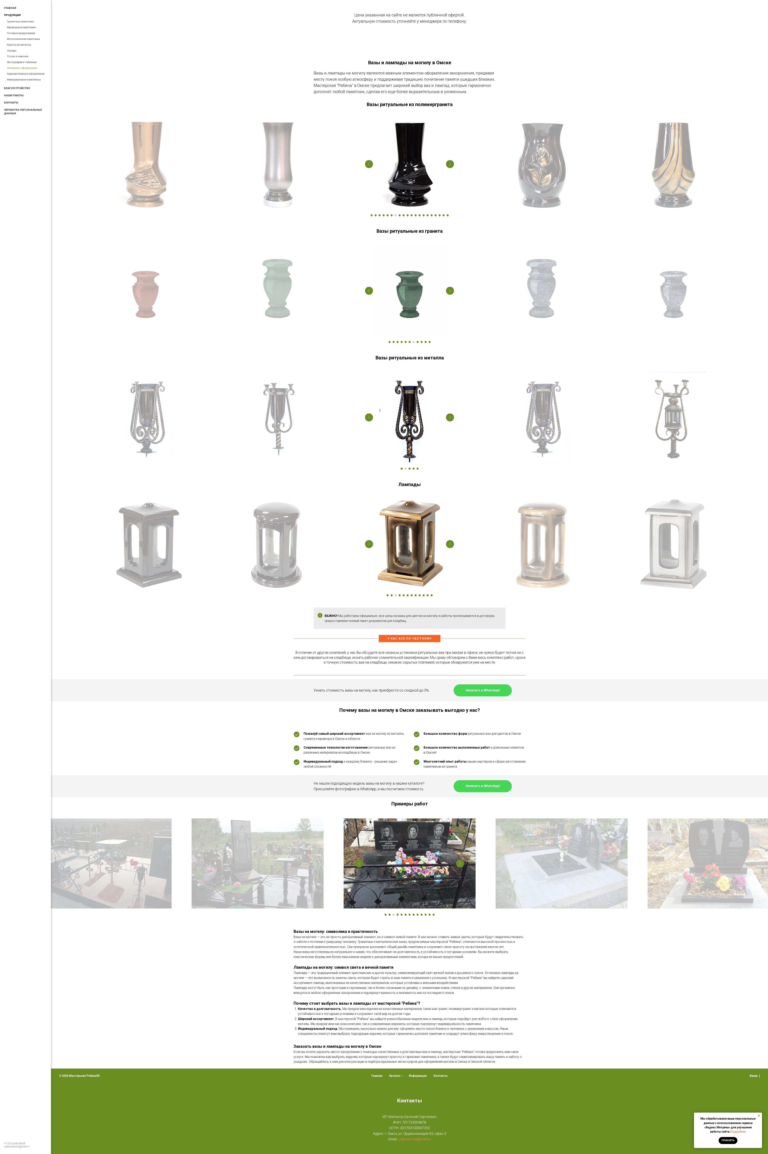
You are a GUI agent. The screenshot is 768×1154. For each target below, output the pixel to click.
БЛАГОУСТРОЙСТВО (17, 88)
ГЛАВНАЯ (10, 7)
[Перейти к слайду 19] (444, 215)
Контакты (441, 1075)
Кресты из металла (19, 44)
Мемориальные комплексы (24, 79)
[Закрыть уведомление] (759, 1116)
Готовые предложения (21, 33)
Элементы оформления (22, 67)
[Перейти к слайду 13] (420, 215)
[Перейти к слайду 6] (392, 215)
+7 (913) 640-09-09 (14, 1143)
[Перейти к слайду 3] (380, 215)
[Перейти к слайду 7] (396, 215)
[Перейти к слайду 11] (412, 215)
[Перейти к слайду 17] (436, 215)
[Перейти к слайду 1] (372, 215)
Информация (418, 1075)
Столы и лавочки (17, 56)
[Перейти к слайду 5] (388, 215)
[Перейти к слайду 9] (404, 215)
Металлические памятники (23, 38)
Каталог (395, 1075)
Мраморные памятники (21, 27)
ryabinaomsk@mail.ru (17, 1146)
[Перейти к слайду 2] (376, 215)
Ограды (11, 50)
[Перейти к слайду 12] (416, 215)
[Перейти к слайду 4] (384, 215)
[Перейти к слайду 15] (428, 215)
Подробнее (738, 1131)
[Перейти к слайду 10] (408, 215)
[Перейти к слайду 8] (400, 215)
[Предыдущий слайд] (369, 164)
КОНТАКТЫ (11, 102)
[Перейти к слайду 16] (432, 215)
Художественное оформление (25, 73)
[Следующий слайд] (450, 164)
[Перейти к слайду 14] (424, 215)
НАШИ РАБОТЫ (14, 95)
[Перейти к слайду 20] (448, 215)
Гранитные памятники (20, 21)
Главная (376, 1075)
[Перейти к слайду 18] (440, 215)
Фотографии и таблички (21, 62)
